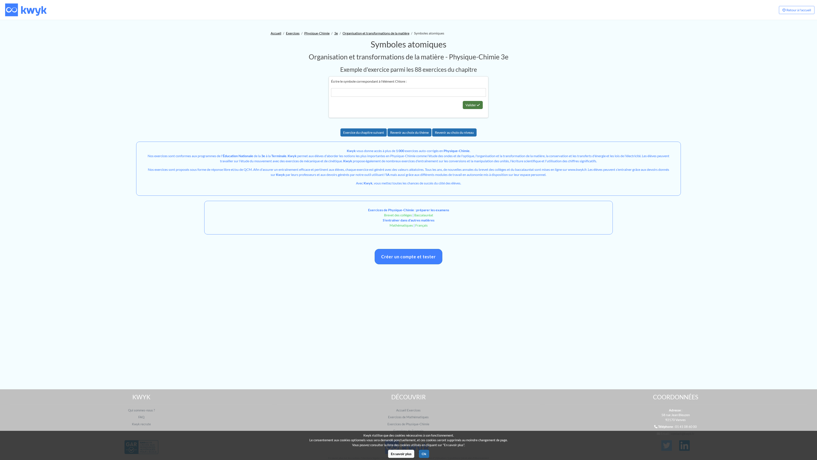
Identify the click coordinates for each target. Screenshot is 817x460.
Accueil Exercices (408, 410)
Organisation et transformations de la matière (376, 33)
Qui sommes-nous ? (141, 410)
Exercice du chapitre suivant (363, 132)
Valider (471, 105)
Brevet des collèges (398, 215)
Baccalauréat (423, 215)
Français (421, 225)
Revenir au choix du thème (409, 132)
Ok (424, 454)
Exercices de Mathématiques (408, 417)
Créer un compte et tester (408, 256)
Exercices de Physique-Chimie (408, 424)
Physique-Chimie (317, 33)
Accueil (276, 33)
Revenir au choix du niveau (454, 132)
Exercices (293, 33)
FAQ (141, 417)
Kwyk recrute (141, 424)
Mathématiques (401, 225)
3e (336, 33)
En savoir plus (401, 454)
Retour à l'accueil (798, 10)
